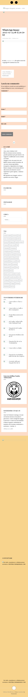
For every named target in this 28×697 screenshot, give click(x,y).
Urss (21, 280)
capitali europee (19, 242)
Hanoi (11, 258)
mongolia (14, 264)
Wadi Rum (6, 286)
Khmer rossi (12, 261)
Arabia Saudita (7, 235)
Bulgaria (12, 242)
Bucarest (6, 242)
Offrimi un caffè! (8, 429)
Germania (18, 254)
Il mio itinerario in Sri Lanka (16, 315)
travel (19, 277)
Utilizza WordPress (8, 692)
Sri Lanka (17, 274)
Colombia (6, 248)
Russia (11, 270)
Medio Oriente (7, 264)
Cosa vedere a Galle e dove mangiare (6, 73)
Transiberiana (12, 277)
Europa (6, 254)
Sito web (3, 124)
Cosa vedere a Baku (15, 348)
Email (3, 116)
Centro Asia (12, 245)
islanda (16, 258)
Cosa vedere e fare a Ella (15, 302)
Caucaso (6, 245)
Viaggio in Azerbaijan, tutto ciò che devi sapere (16, 355)
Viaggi (12, 283)
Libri (18, 261)
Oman (12, 267)
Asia (19, 235)
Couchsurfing (16, 251)
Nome (3, 109)
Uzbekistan (6, 283)
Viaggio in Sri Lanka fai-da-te (15, 329)
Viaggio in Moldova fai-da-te (16, 335)
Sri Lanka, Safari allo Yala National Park (15, 322)
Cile (17, 245)
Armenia (15, 235)
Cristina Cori (15, 38)
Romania (6, 270)
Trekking (6, 280)
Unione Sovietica (14, 280)
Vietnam (18, 283)
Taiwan (6, 277)
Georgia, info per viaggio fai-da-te (14, 362)
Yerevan (12, 286)
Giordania (6, 258)
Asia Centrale (7, 239)
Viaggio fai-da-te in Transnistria (15, 342)
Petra (17, 267)
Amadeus (20, 692)
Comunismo (13, 248)
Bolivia (18, 239)
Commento (4, 91)
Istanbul (6, 261)
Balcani (13, 239)
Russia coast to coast (9, 274)
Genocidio (11, 254)
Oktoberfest (7, 267)
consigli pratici (7, 251)
